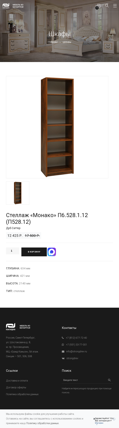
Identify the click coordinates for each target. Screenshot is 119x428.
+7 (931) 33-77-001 (76, 344)
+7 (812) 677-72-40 (76, 337)
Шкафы (67, 42)
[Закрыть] (94, 418)
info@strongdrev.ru (76, 351)
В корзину (34, 252)
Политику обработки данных (42, 423)
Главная (52, 42)
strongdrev (72, 358)
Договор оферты (16, 387)
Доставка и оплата (17, 380)
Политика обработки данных (22, 394)
